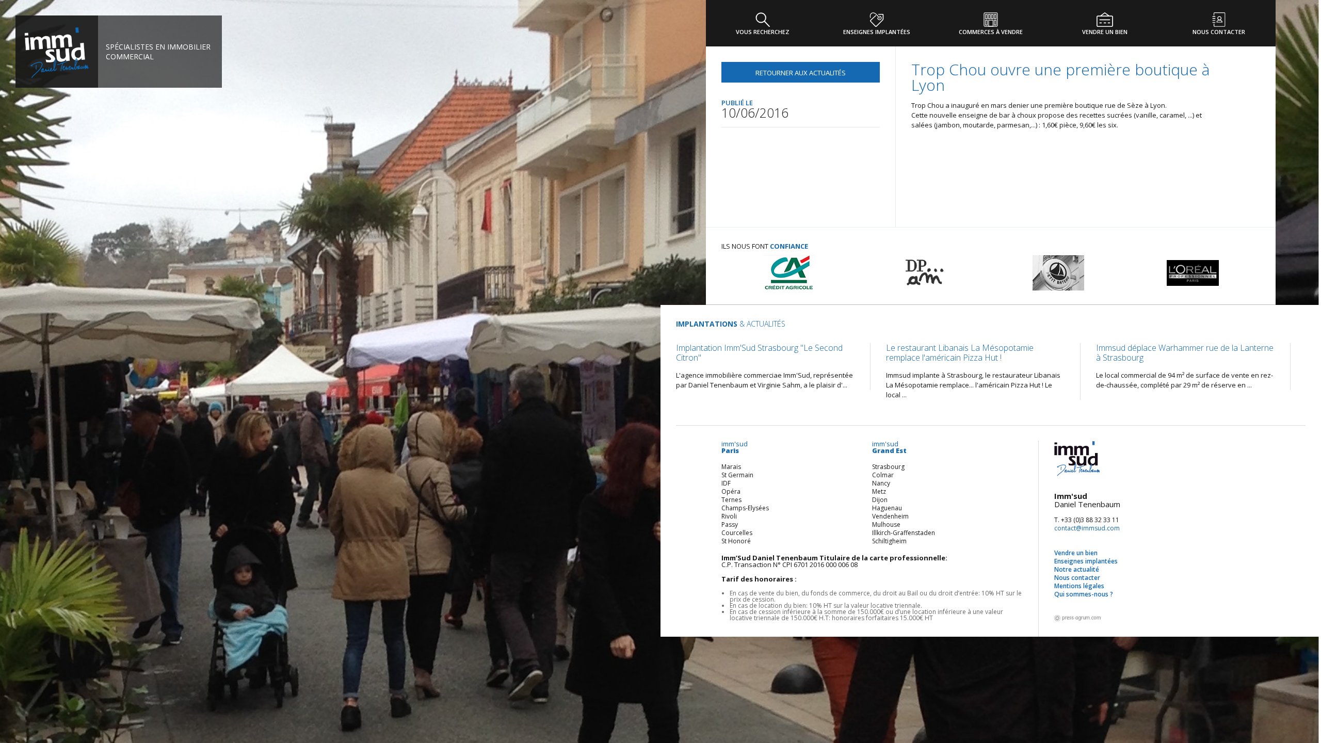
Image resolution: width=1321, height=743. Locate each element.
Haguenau (887, 508)
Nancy (881, 483)
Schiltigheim (889, 541)
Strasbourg (888, 466)
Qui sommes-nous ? (1083, 594)
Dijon (880, 499)
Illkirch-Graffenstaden (903, 532)
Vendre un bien (1076, 552)
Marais (731, 466)
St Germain (737, 475)
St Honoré (736, 541)
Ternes (731, 499)
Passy (729, 524)
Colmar (883, 475)
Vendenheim (890, 516)
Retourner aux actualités (800, 72)
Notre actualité (1076, 569)
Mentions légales (1079, 586)
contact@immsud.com (1087, 528)
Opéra (730, 491)
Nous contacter (1077, 577)
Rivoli (729, 516)
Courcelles (736, 532)
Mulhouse (886, 524)
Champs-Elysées (745, 508)
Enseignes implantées (1086, 561)
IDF (726, 483)
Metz (879, 491)
